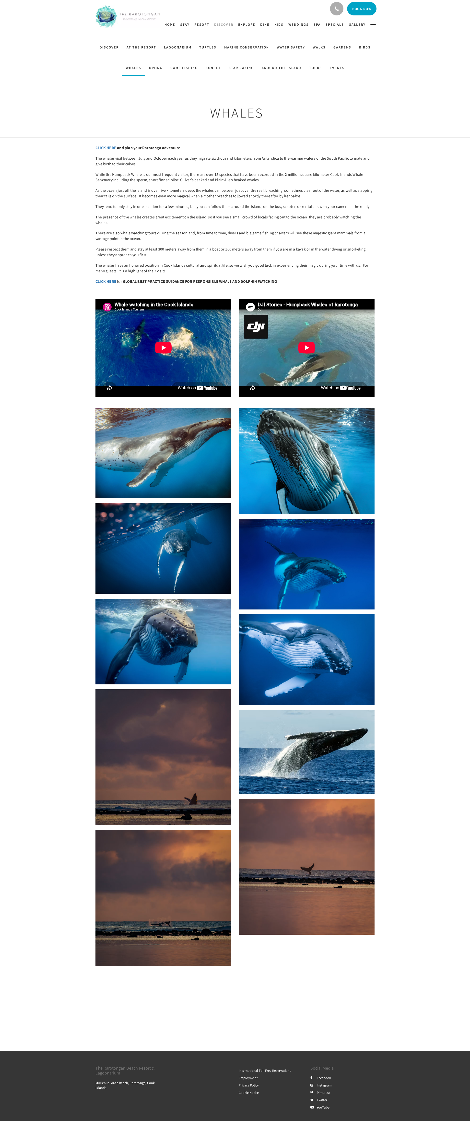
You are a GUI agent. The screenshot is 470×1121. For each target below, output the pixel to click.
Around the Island (281, 68)
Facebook (324, 1078)
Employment (248, 1078)
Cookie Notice (249, 1092)
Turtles (207, 47)
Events (337, 68)
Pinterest (323, 1092)
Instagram (324, 1085)
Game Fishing (184, 68)
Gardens (342, 47)
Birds (365, 47)
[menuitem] (171, 24)
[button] (373, 24)
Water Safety (291, 47)
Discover (109, 47)
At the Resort (141, 47)
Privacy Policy (249, 1085)
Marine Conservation (246, 47)
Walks (319, 47)
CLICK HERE (105, 147)
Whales (133, 68)
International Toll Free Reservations (265, 1070)
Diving (156, 68)
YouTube (323, 1107)
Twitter (322, 1100)
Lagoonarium (177, 47)
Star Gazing (241, 68)
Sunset (213, 68)
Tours (315, 68)
